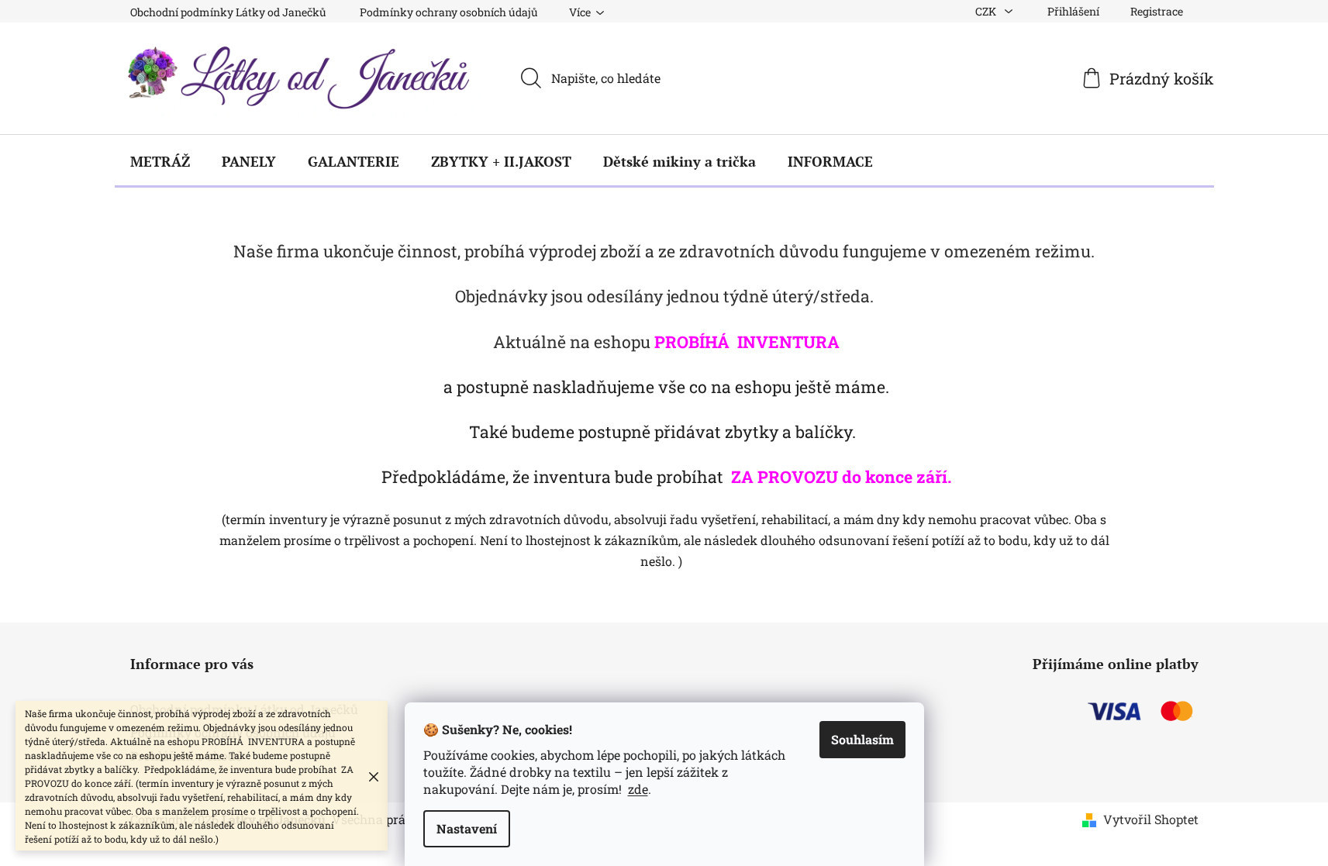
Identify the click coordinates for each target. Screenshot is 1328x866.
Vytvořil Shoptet (1151, 819)
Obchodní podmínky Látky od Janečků (228, 12)
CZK (987, 11)
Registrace (1156, 11)
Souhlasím (862, 739)
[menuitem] (160, 161)
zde (638, 789)
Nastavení (466, 828)
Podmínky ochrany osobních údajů (449, 12)
